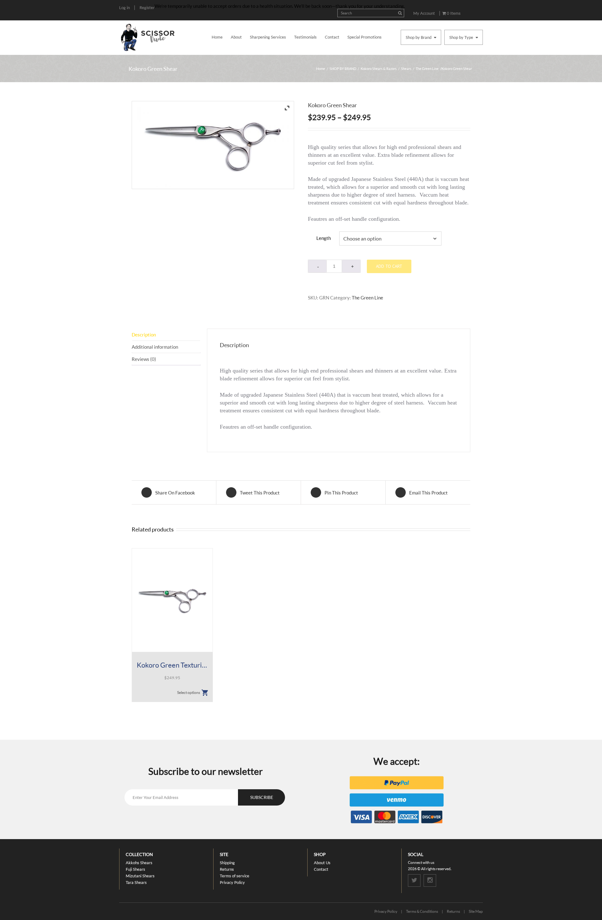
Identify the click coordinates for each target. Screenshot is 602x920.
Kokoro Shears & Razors (379, 68)
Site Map (476, 911)
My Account (424, 13)
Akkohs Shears (139, 862)
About (236, 37)
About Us (322, 862)
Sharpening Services (268, 37)
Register (147, 7)
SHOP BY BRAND (343, 68)
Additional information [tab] (155, 347)
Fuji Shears (135, 869)
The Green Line (427, 68)
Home (217, 37)
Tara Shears (136, 882)
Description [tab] (144, 334)
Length (323, 238)
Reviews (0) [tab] (144, 359)
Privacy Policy (232, 882)
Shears (406, 68)
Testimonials (305, 37)
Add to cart (389, 266)
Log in (124, 7)
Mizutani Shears (140, 875)
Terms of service (234, 875)
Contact (332, 37)
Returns (227, 869)
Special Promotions (364, 37)
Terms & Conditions (422, 911)
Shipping (227, 862)
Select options (188, 692)
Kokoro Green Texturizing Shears (172, 665)
